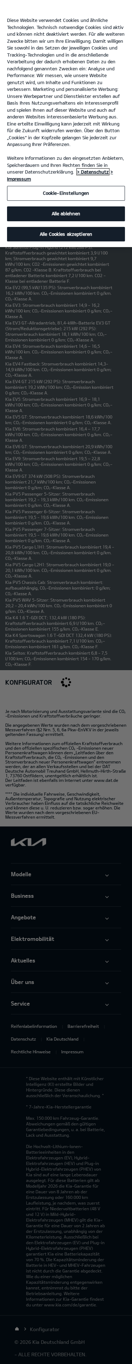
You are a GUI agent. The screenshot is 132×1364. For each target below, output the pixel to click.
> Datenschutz (93, 172)
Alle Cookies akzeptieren (66, 234)
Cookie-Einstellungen (66, 193)
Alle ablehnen (66, 213)
